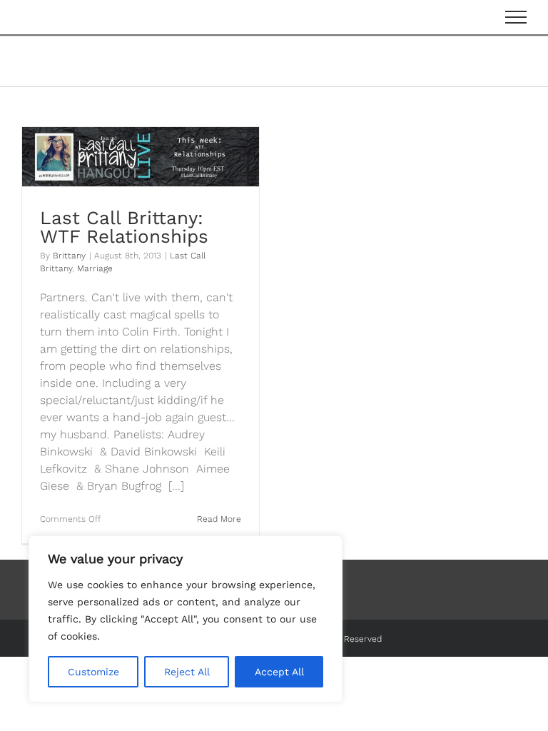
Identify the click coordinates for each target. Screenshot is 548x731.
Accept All (279, 671)
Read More (219, 519)
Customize (93, 671)
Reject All (187, 671)
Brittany (69, 256)
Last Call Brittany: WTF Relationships (124, 227)
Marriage (95, 268)
